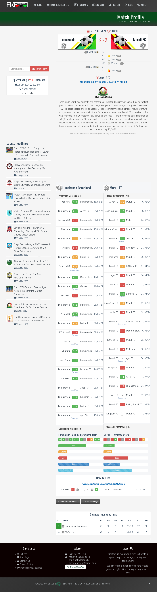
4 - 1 (75, 277)
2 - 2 (75, 257)
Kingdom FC (64, 220)
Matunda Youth (65, 229)
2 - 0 (75, 248)
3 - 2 (75, 220)
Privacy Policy (26, 564)
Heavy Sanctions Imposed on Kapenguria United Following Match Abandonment (31, 168)
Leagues (100, 5)
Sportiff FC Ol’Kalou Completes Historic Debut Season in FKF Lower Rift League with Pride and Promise (31, 151)
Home (39, 5)
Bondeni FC (64, 266)
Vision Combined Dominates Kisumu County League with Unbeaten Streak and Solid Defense (32, 214)
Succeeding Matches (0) (70, 429)
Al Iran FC (84, 211)
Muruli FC (139, 39)
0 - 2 (75, 314)
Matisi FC (65, 295)
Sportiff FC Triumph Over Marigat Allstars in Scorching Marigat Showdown (30, 290)
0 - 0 (75, 266)
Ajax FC (66, 248)
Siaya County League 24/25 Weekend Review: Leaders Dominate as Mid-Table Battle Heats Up (32, 248)
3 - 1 (75, 211)
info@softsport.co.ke (79, 560)
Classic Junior (84, 286)
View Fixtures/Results (69, 501)
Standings (82, 5)
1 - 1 (75, 239)
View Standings (91, 501)
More (143, 5)
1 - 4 (122, 349)
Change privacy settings (30, 568)
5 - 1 (122, 229)
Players (115, 5)
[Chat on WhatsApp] (75, 566)
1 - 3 (75, 202)
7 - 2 (122, 220)
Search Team (40, 69)
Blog (130, 5)
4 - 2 (122, 368)
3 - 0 (122, 340)
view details (27, 93)
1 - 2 (75, 351)
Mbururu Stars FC (84, 305)
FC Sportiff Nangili (85, 238)
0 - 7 (75, 379)
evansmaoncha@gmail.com (82, 563)
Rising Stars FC (86, 277)
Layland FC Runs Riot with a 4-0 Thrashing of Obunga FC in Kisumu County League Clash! (31, 231)
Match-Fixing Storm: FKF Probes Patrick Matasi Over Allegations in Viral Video (32, 198)
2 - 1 (75, 296)
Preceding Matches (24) (70, 196)
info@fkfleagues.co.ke (79, 557)
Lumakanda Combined (68, 39)
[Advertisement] (103, 160)
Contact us (113, 554)
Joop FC (66, 202)
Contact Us (24, 561)
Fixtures (23, 554)
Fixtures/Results (59, 5)
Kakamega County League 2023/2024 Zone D (103, 82)
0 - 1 (75, 229)
